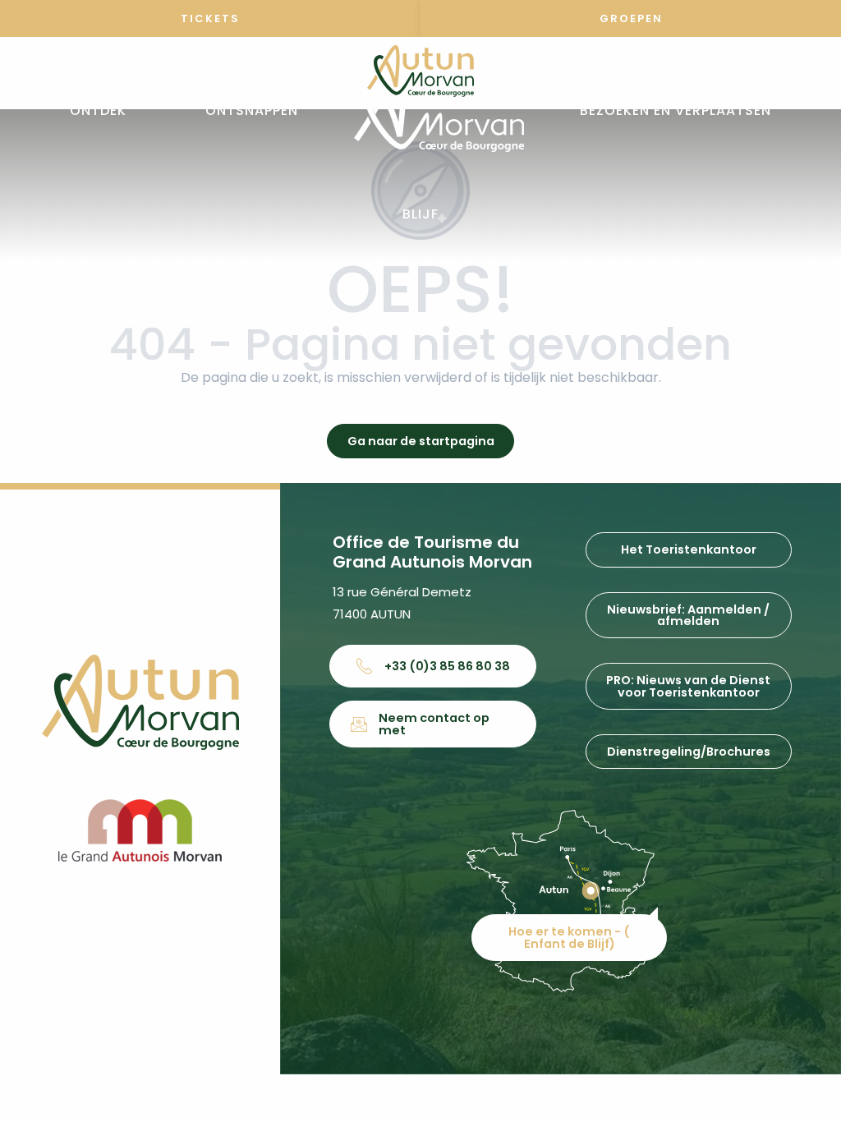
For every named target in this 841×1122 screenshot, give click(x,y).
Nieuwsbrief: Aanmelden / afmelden (688, 615)
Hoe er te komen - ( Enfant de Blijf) (569, 937)
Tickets (210, 18)
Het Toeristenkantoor (688, 549)
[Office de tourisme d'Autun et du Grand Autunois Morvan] (439, 111)
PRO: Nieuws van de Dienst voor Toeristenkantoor (688, 686)
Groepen (631, 18)
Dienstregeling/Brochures (688, 751)
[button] (98, 111)
